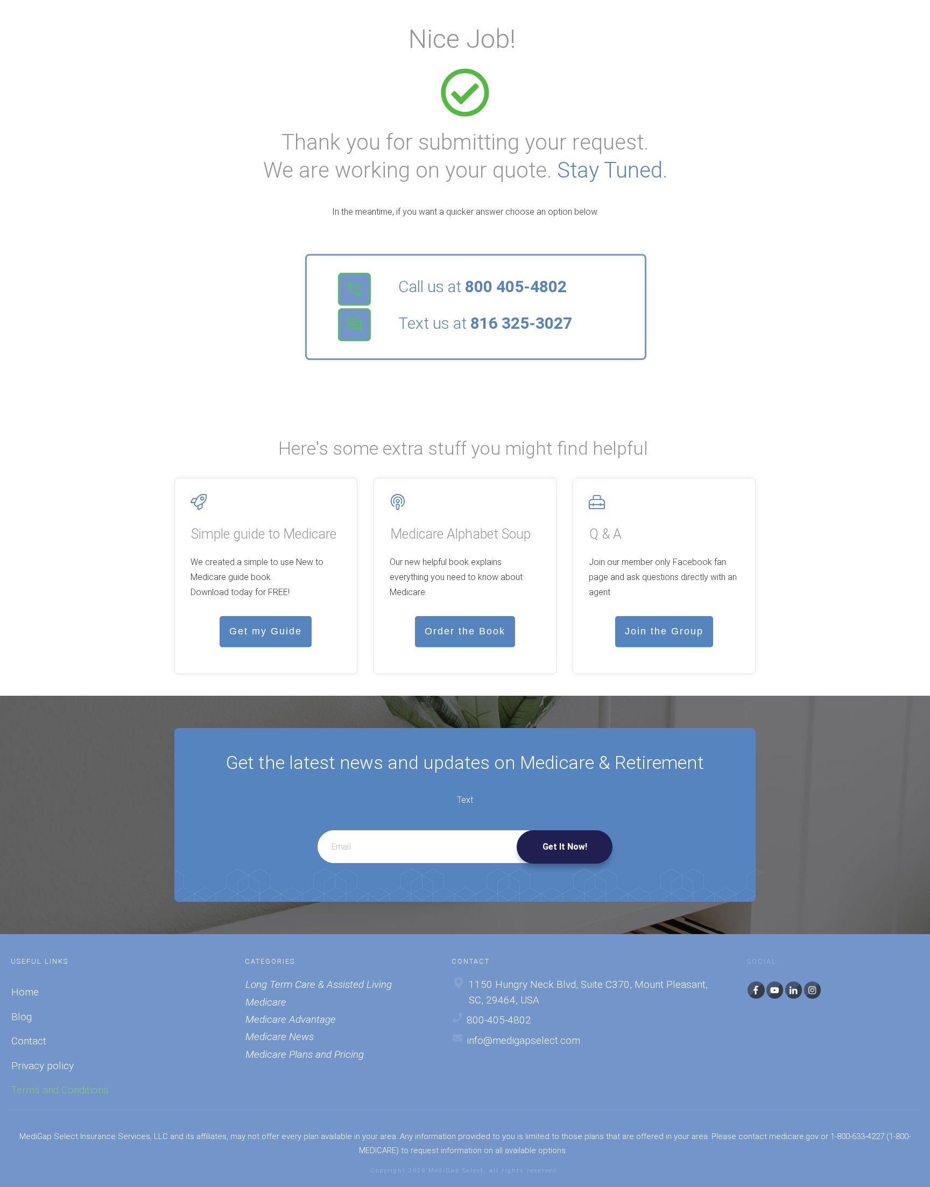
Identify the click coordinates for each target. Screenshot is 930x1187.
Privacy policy (42, 1065)
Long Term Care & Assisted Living (318, 984)
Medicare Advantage (290, 1019)
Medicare (265, 1002)
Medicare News (279, 1036)
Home (25, 992)
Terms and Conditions (60, 1090)
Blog (21, 1017)
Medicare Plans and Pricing (304, 1054)
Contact (28, 1041)
